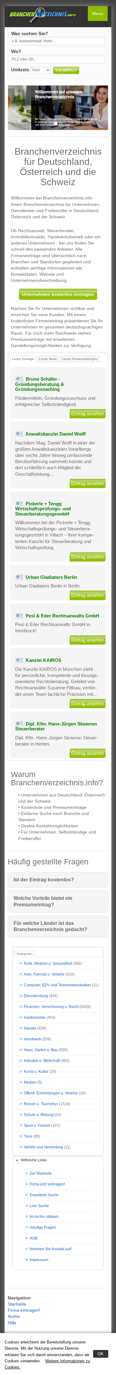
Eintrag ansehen (87, 413)
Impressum (39, 1260)
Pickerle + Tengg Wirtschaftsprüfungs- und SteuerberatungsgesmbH (43, 508)
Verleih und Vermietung (43, 1147)
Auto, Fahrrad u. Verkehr (44, 974)
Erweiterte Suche (44, 1195)
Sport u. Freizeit (37, 1125)
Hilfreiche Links (34, 1160)
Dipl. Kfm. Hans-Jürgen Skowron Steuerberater (56, 726)
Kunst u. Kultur (36, 1071)
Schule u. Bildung (39, 1115)
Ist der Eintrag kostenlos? (44, 879)
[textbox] (58, 41)
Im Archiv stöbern (44, 1216)
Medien (30, 1082)
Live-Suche (39, 1206)
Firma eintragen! (24, 1310)
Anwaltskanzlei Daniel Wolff (55, 434)
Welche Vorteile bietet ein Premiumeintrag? (43, 901)
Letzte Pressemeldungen (80, 359)
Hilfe (12, 1322)
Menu (97, 13)
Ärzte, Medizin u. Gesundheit (48, 963)
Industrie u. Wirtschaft (42, 1061)
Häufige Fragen (43, 1227)
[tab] (58, 1160)
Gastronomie (34, 1017)
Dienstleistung (36, 996)
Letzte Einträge (23, 359)
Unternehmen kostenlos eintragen (58, 294)
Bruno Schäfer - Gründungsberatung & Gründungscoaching (39, 384)
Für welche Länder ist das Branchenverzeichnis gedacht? (50, 926)
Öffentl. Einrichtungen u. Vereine (51, 1093)
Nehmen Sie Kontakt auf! (50, 1249)
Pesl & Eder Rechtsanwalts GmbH (62, 615)
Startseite (17, 1304)
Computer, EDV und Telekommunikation (57, 985)
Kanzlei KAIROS (43, 660)
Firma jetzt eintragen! (47, 1184)
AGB (33, 1238)
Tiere (28, 1136)
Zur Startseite (41, 1173)
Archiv (14, 1316)
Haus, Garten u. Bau (41, 1050)
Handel (30, 1028)
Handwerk (32, 1039)
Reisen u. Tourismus (41, 1104)
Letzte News (48, 359)
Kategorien (24, 953)
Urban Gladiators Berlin (51, 577)
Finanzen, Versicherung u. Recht (51, 1007)
